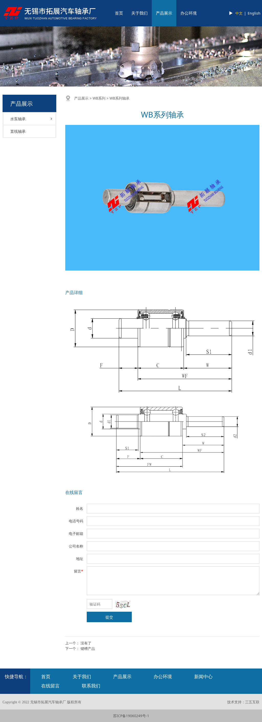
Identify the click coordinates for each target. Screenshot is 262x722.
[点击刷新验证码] (122, 604)
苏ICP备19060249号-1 (131, 715)
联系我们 (91, 686)
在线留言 (74, 492)
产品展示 (164, 13)
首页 (119, 13)
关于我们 (139, 13)
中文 (239, 13)
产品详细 (74, 292)
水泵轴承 (18, 118)
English (254, 13)
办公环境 (188, 13)
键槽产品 (88, 648)
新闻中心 (203, 676)
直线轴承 (18, 131)
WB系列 (99, 98)
